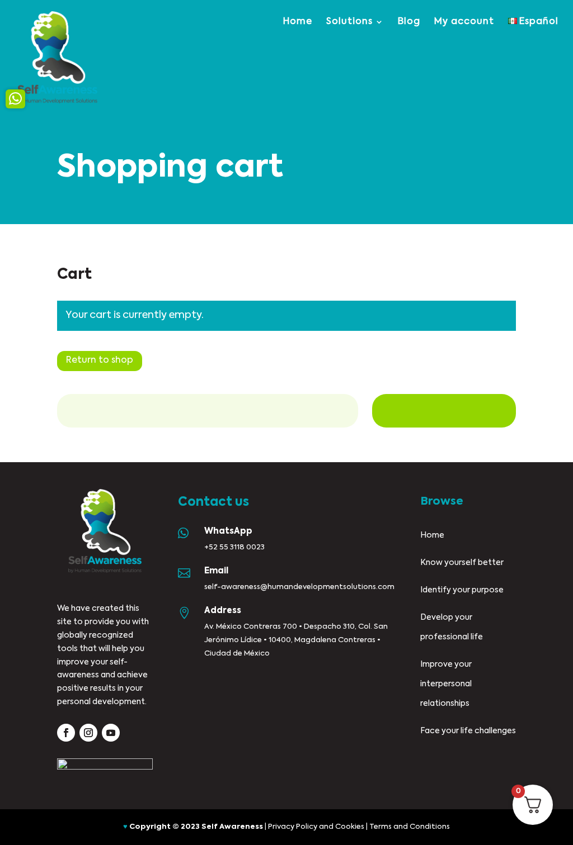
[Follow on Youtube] (111, 733)
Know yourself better (462, 563)
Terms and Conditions (409, 826)
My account (464, 22)
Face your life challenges (468, 731)
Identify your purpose (462, 590)
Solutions (349, 22)
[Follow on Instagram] (88, 733)
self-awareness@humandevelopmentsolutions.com (299, 587)
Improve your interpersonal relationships (446, 684)
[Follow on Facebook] (66, 733)
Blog (409, 22)
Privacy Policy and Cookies (316, 826)
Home (297, 22)
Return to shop (99, 360)
